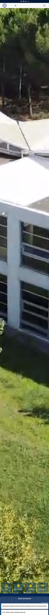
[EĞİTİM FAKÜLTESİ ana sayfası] (4, 5)
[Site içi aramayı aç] (23, 1)
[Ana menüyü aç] (44, 5)
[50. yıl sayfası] (15, 5)
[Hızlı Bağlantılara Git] (21, 1)
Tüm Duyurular (44, 602)
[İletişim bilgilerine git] (26, 1)
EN (28, 1)
